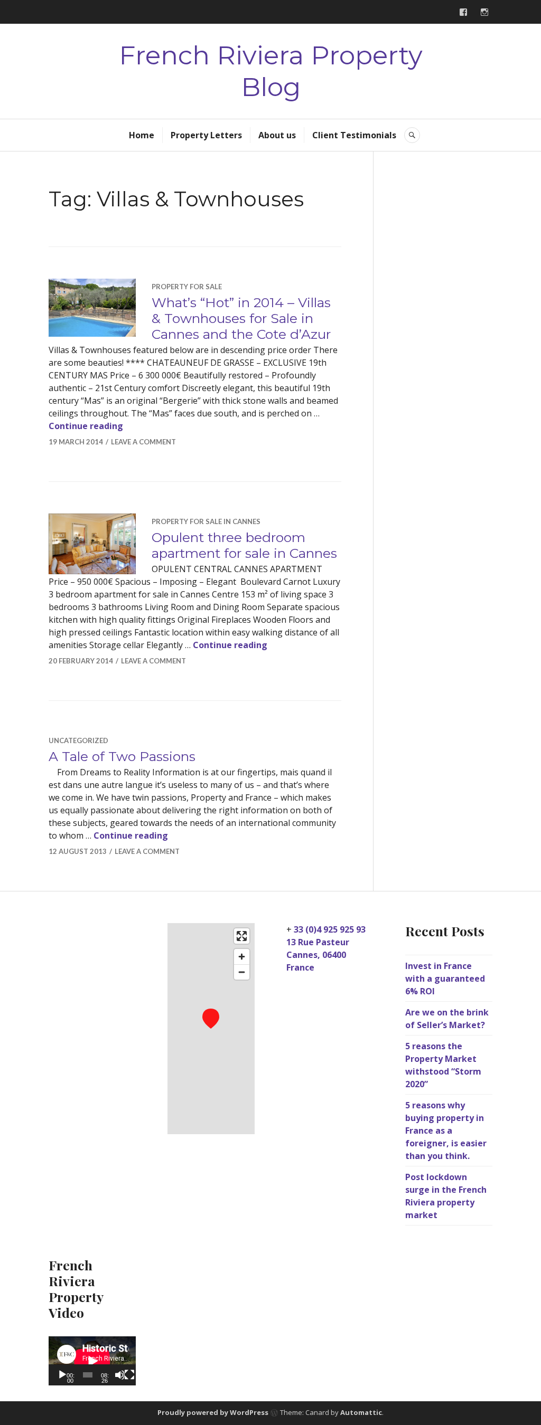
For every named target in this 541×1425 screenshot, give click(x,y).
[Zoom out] (241, 972)
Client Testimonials (354, 135)
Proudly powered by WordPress (212, 1413)
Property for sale (187, 286)
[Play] (62, 1375)
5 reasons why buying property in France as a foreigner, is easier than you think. (446, 1130)
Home (141, 135)
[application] (92, 1360)
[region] (211, 1028)
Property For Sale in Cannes (206, 521)
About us (277, 135)
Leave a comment (143, 442)
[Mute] (120, 1375)
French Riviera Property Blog (271, 71)
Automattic (361, 1413)
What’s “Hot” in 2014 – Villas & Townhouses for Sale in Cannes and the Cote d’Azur (241, 318)
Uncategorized (78, 740)
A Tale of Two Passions (122, 756)
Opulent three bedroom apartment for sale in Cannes (244, 545)
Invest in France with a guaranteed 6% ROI (445, 978)
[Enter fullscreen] (241, 936)
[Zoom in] (241, 956)
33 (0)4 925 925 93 (330, 929)
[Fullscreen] (129, 1375)
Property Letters (206, 135)
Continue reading (86, 426)
